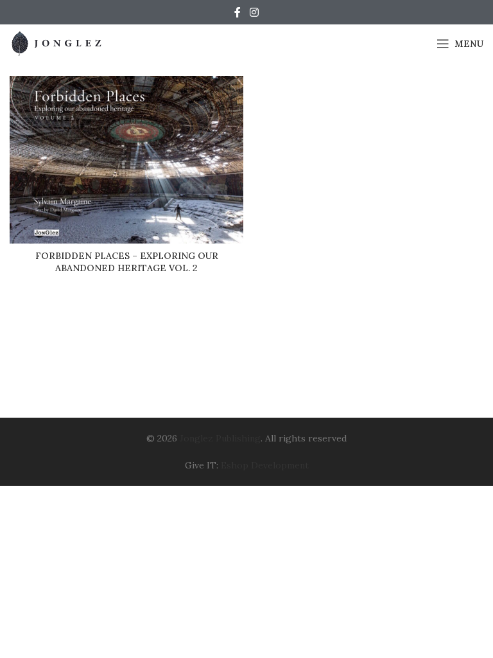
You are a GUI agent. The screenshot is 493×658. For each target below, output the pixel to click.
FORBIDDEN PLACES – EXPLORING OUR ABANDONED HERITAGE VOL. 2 (126, 262)
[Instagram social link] (254, 12)
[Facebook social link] (237, 12)
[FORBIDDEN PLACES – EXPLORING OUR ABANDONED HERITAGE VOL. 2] (126, 160)
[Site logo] (58, 43)
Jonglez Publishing (220, 438)
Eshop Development (265, 465)
